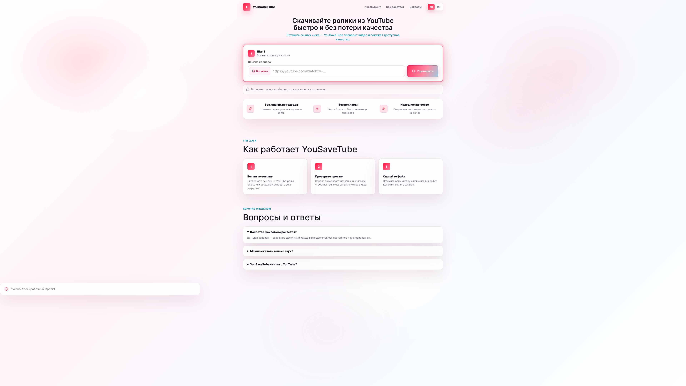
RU (431, 7)
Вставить (262, 71)
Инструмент (372, 7)
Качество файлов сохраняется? (273, 232)
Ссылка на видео (259, 62)
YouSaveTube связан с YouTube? (273, 264)
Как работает (395, 7)
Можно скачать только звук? (271, 251)
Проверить (425, 71)
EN (438, 7)
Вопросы (416, 7)
